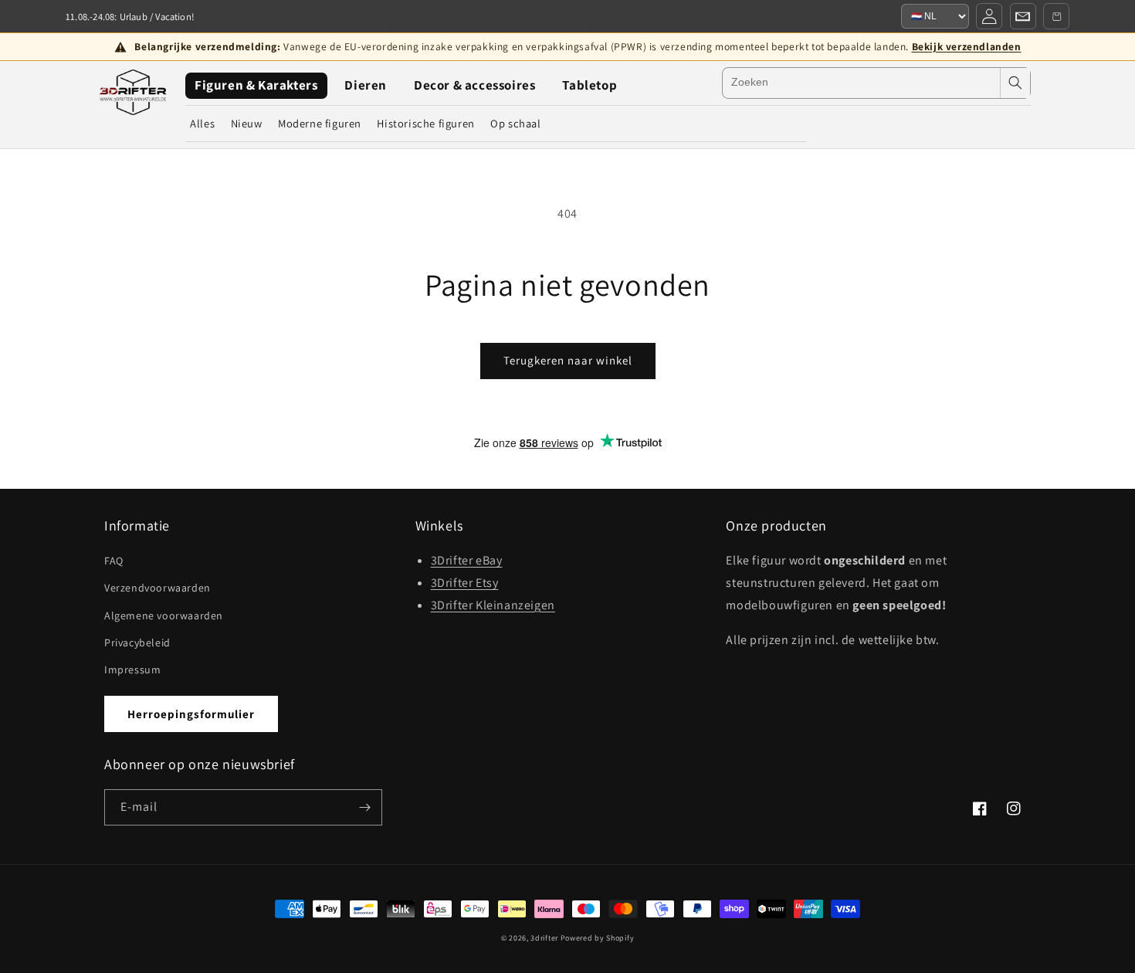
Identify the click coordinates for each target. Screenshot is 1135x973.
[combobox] (861, 83)
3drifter (544, 938)
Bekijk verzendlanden (967, 46)
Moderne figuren (319, 123)
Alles (202, 123)
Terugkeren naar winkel (567, 360)
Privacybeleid (137, 642)
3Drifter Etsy (465, 583)
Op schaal (515, 123)
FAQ (114, 561)
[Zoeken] (1015, 83)
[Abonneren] (364, 807)
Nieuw (247, 123)
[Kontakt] (1023, 16)
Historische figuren (425, 123)
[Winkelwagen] (1056, 16)
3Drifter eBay (467, 560)
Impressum (132, 669)
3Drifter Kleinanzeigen (493, 605)
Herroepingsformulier (191, 714)
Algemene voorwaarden (163, 615)
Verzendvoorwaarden (157, 588)
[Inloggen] (989, 16)
